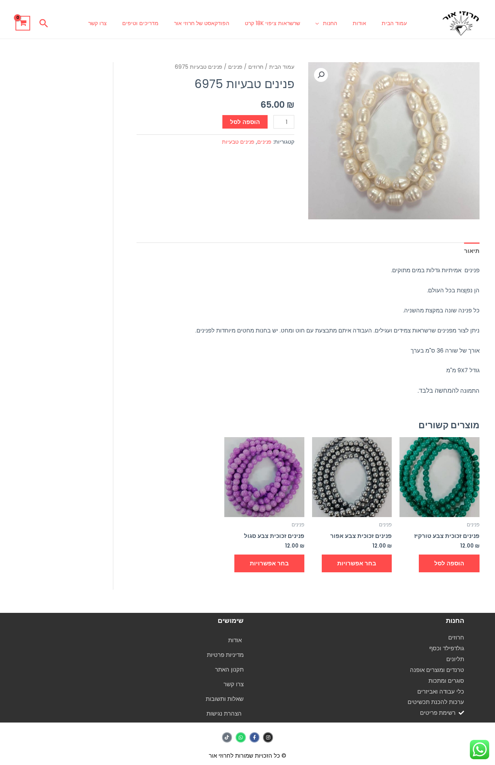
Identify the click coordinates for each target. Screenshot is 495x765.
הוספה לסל (245, 122)
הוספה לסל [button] (449, 563)
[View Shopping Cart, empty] (22, 23)
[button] (44, 23)
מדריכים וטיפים (140, 23)
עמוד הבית (394, 23)
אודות (359, 23)
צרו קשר (97, 23)
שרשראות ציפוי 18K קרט (272, 23)
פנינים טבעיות (238, 142)
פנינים (235, 67)
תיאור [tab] (472, 251)
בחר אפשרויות (356, 563)
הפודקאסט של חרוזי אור (201, 23)
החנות (330, 23)
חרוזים (255, 67)
